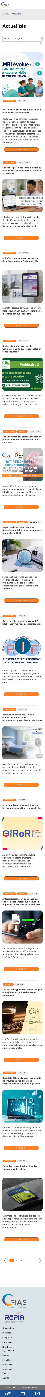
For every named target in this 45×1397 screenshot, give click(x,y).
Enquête (22, 522)
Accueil (5, 14)
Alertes (5, 1355)
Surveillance (7, 1360)
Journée (22, 431)
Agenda (5, 1378)
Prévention (9, 101)
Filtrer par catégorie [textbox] (13, 38)
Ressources (7, 1342)
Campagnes (7, 1338)
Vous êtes (6, 1333)
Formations (7, 1370)
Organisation (8, 1328)
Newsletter (7, 1347)
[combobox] (22, 39)
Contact (5, 1373)
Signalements (8, 1351)
